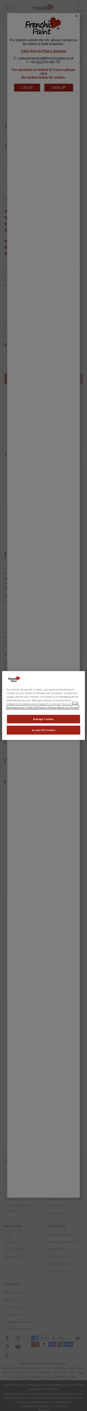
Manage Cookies (43, 719)
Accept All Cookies (43, 730)
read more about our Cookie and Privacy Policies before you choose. (43, 705)
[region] (43, 705)
